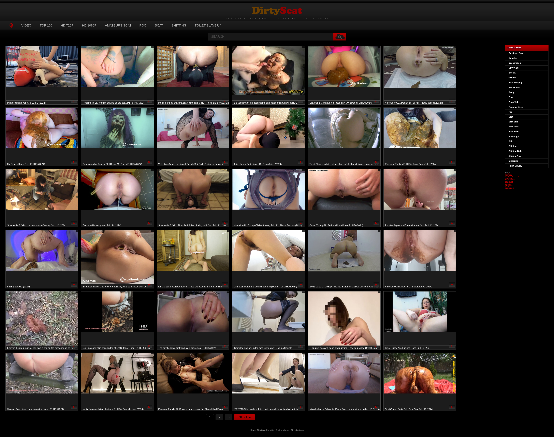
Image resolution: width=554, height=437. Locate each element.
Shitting (179, 25)
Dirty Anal (514, 68)
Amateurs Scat (118, 25)
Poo (142, 25)
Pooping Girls (516, 107)
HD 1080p (89, 25)
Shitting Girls (515, 151)
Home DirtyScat (258, 430)
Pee (510, 112)
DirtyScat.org (297, 430)
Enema (512, 72)
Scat (159, 25)
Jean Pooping (515, 82)
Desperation (515, 63)
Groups (512, 77)
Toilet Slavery (208, 25)
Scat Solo (513, 121)
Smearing (513, 161)
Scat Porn (514, 131)
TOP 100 (46, 25)
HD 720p (67, 25)
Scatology (514, 136)
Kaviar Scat (514, 87)
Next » (244, 417)
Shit (511, 141)
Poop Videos (515, 102)
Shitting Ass (515, 156)
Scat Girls (514, 126)
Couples (513, 58)
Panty (511, 92)
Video (26, 25)
